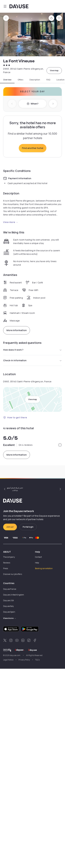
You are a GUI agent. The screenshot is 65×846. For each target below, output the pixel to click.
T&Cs (37, 659)
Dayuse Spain (9, 612)
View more (9, 222)
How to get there (17, 417)
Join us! (10, 527)
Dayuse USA (8, 600)
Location (60, 79)
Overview (7, 79)
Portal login (28, 527)
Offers (20, 79)
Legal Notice (8, 659)
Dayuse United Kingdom (13, 594)
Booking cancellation (44, 568)
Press (5, 568)
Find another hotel (32, 148)
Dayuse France (9, 589)
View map (54, 70)
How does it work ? (13, 349)
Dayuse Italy (8, 606)
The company (9, 557)
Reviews (6, 562)
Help (37, 562)
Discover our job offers (12, 574)
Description (35, 79)
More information (16, 330)
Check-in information (15, 360)
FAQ (48, 79)
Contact (38, 557)
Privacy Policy (24, 659)
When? (34, 103)
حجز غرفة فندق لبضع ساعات (15, 489)
